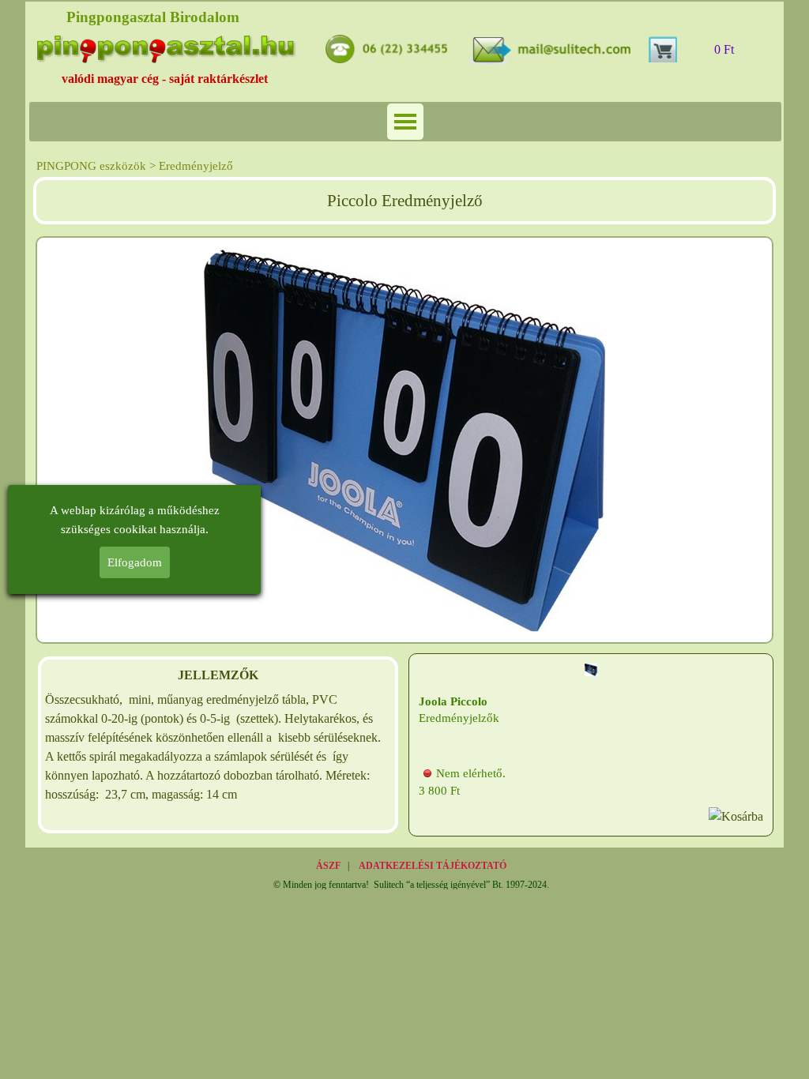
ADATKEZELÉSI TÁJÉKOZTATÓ (432, 865)
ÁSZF (328, 865)
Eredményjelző (196, 166)
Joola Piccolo (453, 701)
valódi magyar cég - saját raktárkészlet (165, 78)
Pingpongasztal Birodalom (152, 17)
